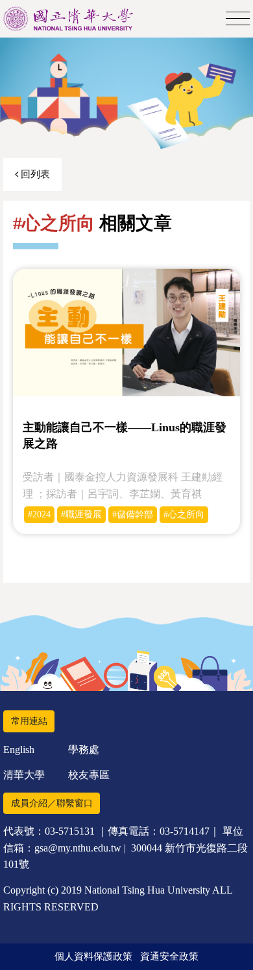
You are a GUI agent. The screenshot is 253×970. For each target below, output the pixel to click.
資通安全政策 (169, 956)
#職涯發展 (81, 514)
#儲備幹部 (132, 514)
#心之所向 (183, 514)
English (18, 749)
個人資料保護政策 (93, 956)
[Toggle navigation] (238, 19)
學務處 (83, 749)
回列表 (34, 174)
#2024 (39, 514)
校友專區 (89, 774)
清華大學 (24, 774)
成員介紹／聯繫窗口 (52, 803)
